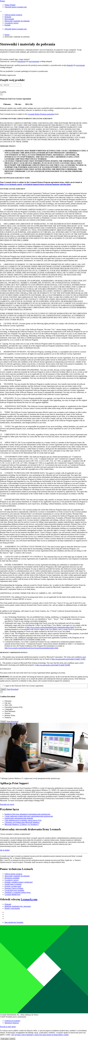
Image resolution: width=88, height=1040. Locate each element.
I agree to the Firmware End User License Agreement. (24, 686)
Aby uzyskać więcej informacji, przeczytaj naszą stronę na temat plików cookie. (40, 1035)
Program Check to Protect (14, 888)
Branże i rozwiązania (12, 908)
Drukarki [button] (8, 17)
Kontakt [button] (7, 25)
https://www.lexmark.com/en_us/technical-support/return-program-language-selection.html (35, 184)
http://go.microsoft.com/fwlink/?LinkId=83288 (53, 665)
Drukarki (8, 904)
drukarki (70, 65)
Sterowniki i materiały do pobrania (17, 876)
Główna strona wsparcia (13, 874)
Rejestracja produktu (12, 878)
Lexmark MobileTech (12, 894)
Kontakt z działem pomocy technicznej (19, 882)
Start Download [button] (12, 689)
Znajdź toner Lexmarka (13, 884)
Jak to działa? (5, 850)
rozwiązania (80, 65)
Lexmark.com (29, 899)
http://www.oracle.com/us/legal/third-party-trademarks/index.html (50, 627)
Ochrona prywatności (12, 1021)
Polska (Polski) (10, 5)
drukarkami (21, 61)
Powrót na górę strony (8, 1027)
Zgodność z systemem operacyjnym (17, 892)
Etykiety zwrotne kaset (13, 886)
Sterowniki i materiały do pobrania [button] (17, 21)
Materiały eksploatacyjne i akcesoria (18, 906)
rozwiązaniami (34, 61)
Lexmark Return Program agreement (41, 114)
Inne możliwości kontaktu (14, 922)
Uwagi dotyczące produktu (14, 890)
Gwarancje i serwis (11, 880)
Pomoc (7, 35)
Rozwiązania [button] (9, 19)
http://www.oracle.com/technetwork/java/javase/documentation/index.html (31, 648)
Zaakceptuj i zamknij (8, 1039)
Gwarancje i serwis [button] (11, 23)
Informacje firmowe (12, 1023)
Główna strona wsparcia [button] (13, 15)
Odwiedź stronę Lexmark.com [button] (16, 7)
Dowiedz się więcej (7, 804)
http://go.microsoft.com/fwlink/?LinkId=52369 (68, 659)
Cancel (3, 689)
